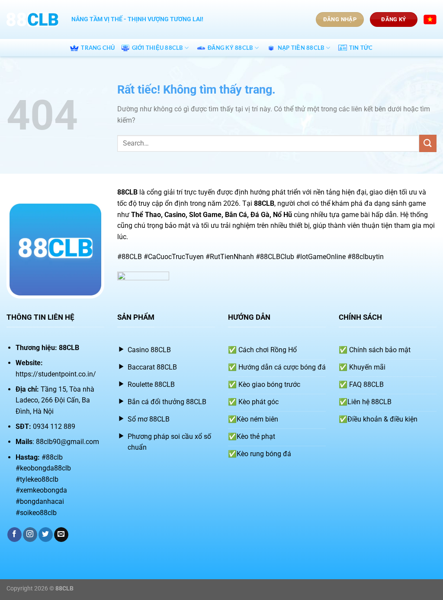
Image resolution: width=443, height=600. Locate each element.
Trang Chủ (98, 47)
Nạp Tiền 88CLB (301, 47)
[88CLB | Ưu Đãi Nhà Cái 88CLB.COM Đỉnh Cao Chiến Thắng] (32, 19)
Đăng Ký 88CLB (230, 47)
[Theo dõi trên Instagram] (30, 534)
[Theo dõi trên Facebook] (14, 534)
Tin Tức (361, 47)
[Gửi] (428, 143)
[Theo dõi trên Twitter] (46, 534)
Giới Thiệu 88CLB (157, 47)
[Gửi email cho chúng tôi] (61, 534)
